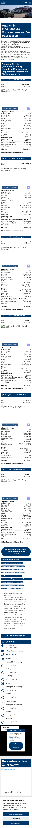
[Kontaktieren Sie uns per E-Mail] (26, 2)
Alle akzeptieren (16, 823)
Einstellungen (16, 818)
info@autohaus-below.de (14, 651)
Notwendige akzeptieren (16, 814)
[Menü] (29, 2)
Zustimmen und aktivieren (16, 745)
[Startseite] (3, 2)
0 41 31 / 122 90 (11, 654)
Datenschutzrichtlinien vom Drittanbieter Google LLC (15, 738)
